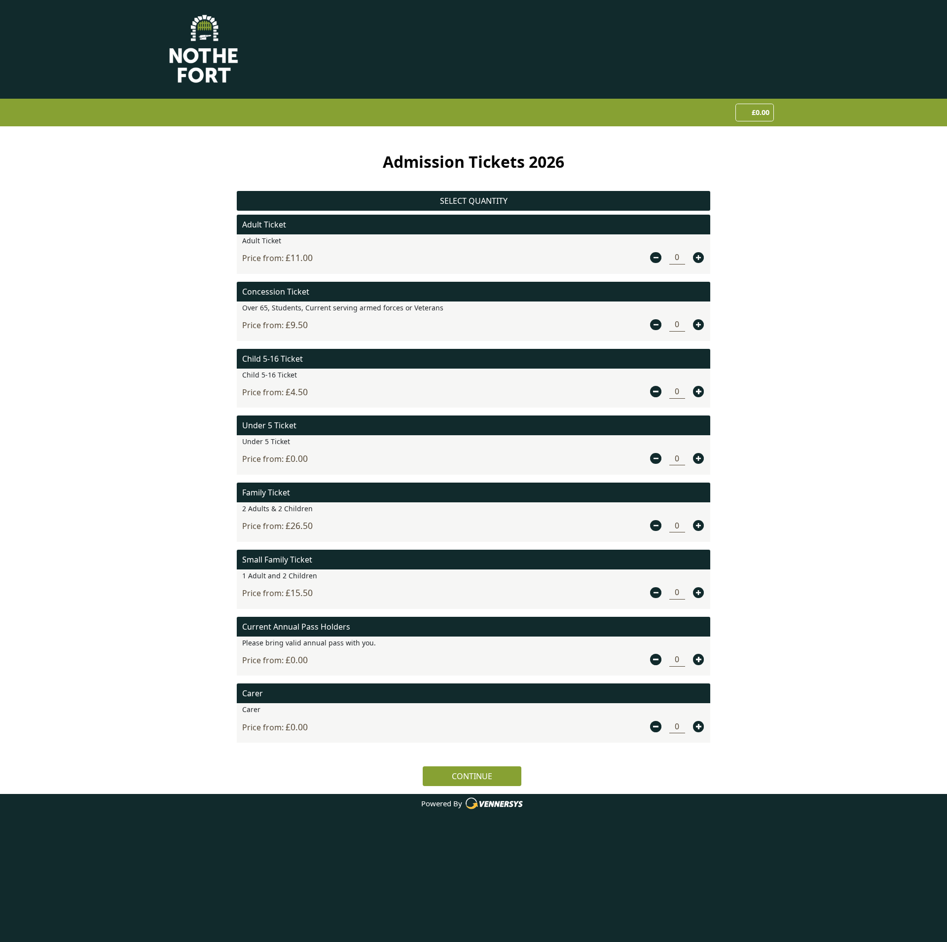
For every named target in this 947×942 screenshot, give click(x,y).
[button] (655, 257)
